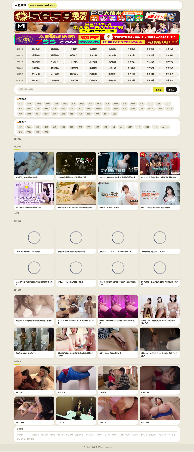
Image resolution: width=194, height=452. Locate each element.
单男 (88, 127)
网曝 (56, 103)
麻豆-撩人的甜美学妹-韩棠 (109, 207)
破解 (124, 108)
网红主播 (150, 61)
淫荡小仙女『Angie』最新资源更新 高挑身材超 (34, 320)
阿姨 (107, 103)
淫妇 (71, 108)
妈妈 (29, 103)
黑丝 (97, 114)
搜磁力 (171, 89)
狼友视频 (152, 435)
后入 (150, 103)
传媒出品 (169, 49)
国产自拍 (112, 55)
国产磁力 (17, 290)
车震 (141, 103)
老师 (46, 114)
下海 (155, 127)
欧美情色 (169, 61)
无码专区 (150, 74)
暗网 (63, 108)
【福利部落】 (90, 435)
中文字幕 (93, 55)
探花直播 (131, 80)
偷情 (99, 103)
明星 (71, 114)
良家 (54, 127)
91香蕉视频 (162, 435)
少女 (80, 114)
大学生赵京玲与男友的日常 (26, 353)
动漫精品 (36, 55)
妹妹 (88, 108)
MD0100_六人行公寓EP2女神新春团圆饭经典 (158, 177)
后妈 (54, 114)
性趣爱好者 (79, 435)
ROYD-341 (145, 392)
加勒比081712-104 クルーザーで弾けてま (115, 251)
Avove (165, 127)
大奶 (20, 114)
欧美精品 (55, 49)
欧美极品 (55, 55)
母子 (82, 103)
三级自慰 (131, 55)
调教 (160, 108)
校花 (106, 114)
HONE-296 (145, 422)
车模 (147, 127)
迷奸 (121, 127)
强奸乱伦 (74, 55)
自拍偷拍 (112, 49)
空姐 (114, 114)
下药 (138, 127)
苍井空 (151, 108)
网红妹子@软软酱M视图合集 (110, 353)
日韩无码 (169, 55)
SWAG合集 (21, 439)
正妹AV (114, 435)
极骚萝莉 (150, 55)
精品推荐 (93, 49)
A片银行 (172, 435)
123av (28, 435)
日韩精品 (36, 68)
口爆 (37, 108)
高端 (46, 127)
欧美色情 (93, 80)
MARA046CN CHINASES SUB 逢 (70, 282)
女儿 (107, 108)
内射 (133, 108)
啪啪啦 (52, 435)
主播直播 (150, 49)
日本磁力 (17, 361)
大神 (20, 127)
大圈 (37, 127)
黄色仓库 (20, 435)
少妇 (141, 108)
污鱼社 (100, 435)
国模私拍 (131, 61)
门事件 (38, 103)
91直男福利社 (124, 435)
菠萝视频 (60, 435)
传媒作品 (112, 80)
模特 (29, 132)
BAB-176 (102, 422)
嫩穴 (37, 114)
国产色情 (36, 49)
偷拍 (133, 103)
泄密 (48, 103)
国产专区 (36, 80)
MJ (114, 127)
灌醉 (130, 127)
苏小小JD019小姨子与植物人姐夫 (28, 207)
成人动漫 (93, 61)
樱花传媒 (30, 439)
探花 (29, 127)
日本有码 (55, 80)
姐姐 (63, 114)
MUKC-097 (20, 392)
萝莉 (20, 108)
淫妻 (106, 127)
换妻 (124, 103)
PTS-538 (61, 422)
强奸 (158, 103)
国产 (46, 108)
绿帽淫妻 (169, 80)
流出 (29, 114)
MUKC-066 (20, 422)
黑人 (80, 108)
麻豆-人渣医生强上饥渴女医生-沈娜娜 (155, 207)
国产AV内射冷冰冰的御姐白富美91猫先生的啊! (75, 207)
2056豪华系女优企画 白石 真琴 (153, 251)
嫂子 (65, 103)
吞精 (20, 132)
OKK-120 (61, 392)
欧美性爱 (93, 74)
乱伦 (20, 103)
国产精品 (131, 68)
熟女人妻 (36, 74)
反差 (90, 103)
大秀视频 (150, 68)
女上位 (169, 108)
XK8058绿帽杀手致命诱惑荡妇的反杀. (72, 177)
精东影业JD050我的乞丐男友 (26, 177)
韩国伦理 (36, 61)
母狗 (29, 108)
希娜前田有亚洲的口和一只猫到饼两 (71, 251)
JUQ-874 (102, 392)
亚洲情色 (169, 74)
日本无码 (74, 61)
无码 (116, 108)
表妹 (116, 103)
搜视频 (158, 89)
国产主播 (131, 74)
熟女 (73, 103)
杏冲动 (107, 435)
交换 (97, 127)
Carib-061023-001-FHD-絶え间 (28, 251)
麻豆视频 (35, 435)
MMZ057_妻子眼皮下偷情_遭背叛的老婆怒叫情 (117, 177)
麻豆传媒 (17, 146)
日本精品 (131, 49)
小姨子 (98, 108)
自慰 (88, 114)
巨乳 (167, 103)
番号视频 (143, 435)
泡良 (63, 127)
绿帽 (71, 127)
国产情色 (112, 61)
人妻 (54, 108)
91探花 (74, 49)
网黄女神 (150, 80)
